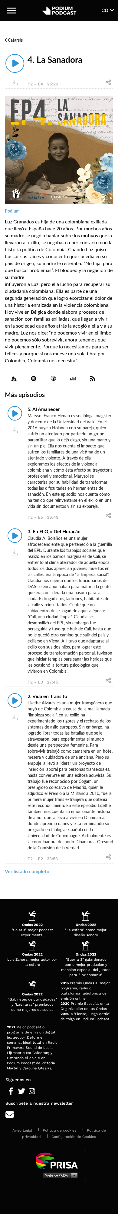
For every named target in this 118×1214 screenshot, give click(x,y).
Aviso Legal (22, 1130)
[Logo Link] (59, 10)
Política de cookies (59, 1130)
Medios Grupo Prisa (59, 1175)
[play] (14, 63)
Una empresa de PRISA (59, 1160)
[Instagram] (32, 1091)
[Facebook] (10, 1091)
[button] (11, 10)
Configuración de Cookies (73, 1137)
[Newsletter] (59, 1114)
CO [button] (105, 10)
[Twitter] (21, 1091)
